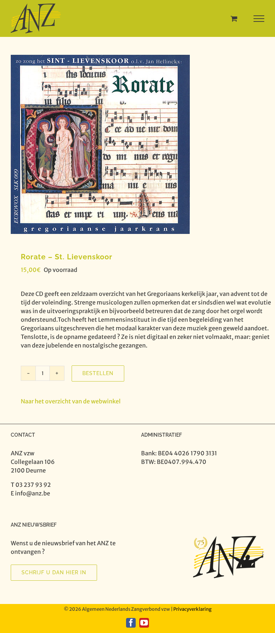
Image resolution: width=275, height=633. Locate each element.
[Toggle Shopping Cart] (234, 18)
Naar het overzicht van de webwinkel (71, 401)
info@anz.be (32, 493)
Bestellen (98, 373)
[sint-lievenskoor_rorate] (137, 144)
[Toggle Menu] (259, 18)
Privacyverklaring (192, 609)
